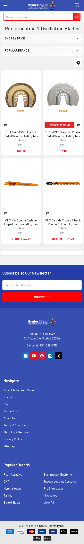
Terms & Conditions (16, 425)
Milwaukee (50, 495)
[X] (58, 355)
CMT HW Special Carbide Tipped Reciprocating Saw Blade (21, 224)
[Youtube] (33, 355)
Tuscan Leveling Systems (60, 481)
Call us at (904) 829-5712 (42, 345)
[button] (78, 63)
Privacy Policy (13, 439)
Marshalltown (12, 488)
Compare (5, 125)
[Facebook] (25, 355)
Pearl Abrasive (13, 474)
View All (49, 502)
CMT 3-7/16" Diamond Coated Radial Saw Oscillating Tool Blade (63, 136)
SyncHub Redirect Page (19, 390)
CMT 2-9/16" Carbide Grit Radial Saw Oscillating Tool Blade (21, 136)
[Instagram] (50, 355)
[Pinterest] (42, 355)
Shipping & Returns (16, 432)
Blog (6, 404)
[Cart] (78, 5)
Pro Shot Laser (53, 488)
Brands (8, 397)
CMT (6, 481)
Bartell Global (12, 502)
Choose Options (59, 125)
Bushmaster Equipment (59, 474)
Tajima (8, 495)
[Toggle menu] (5, 5)
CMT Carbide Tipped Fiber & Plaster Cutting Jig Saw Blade (63, 224)
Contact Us (11, 411)
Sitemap (9, 446)
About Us (10, 418)
